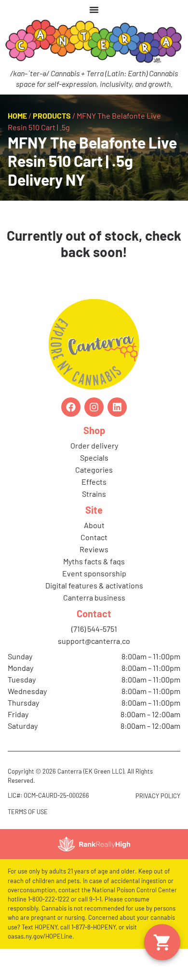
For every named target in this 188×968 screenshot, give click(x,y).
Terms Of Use (28, 812)
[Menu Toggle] (94, 9)
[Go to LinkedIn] (117, 407)
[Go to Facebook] (71, 407)
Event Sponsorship (94, 573)
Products (52, 115)
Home (17, 115)
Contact (94, 537)
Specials (94, 457)
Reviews (94, 549)
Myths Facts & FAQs (94, 561)
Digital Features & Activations (94, 585)
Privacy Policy (157, 796)
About (94, 525)
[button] (162, 942)
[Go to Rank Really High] (94, 844)
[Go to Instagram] (94, 407)
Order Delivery (94, 445)
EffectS (94, 481)
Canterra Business (94, 597)
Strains (94, 493)
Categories (94, 469)
